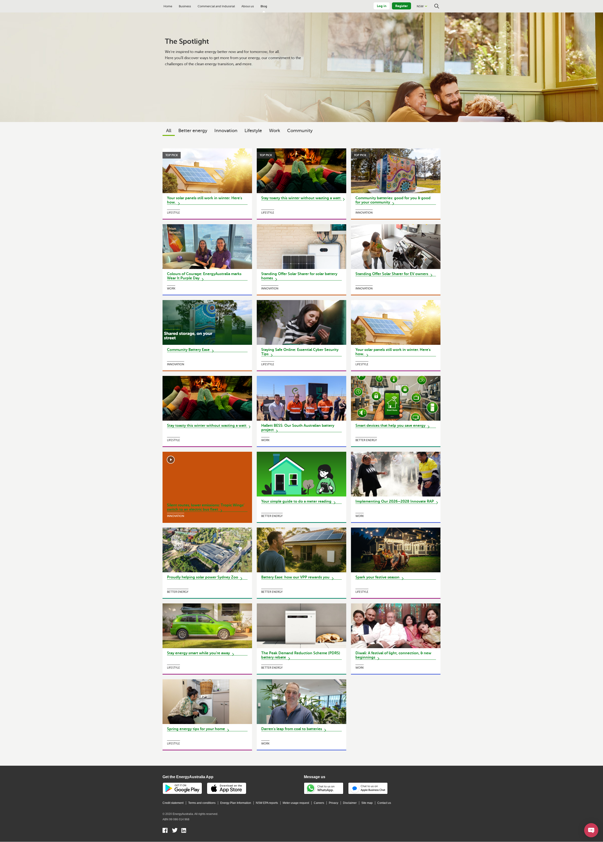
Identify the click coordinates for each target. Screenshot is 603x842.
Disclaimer (350, 803)
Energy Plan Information (235, 803)
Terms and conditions (202, 803)
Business (185, 6)
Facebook (165, 831)
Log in (381, 6)
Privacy (333, 803)
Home (167, 6)
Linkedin (184, 831)
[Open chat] (591, 830)
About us (247, 6)
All (168, 130)
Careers (319, 803)
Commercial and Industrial (216, 6)
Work (274, 130)
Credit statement (173, 803)
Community (300, 130)
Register (401, 6)
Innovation (225, 130)
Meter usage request (296, 803)
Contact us (384, 803)
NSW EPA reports (267, 803)
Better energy (192, 130)
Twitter (174, 831)
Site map (367, 803)
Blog (264, 6)
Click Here (207, 183)
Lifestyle (253, 130)
